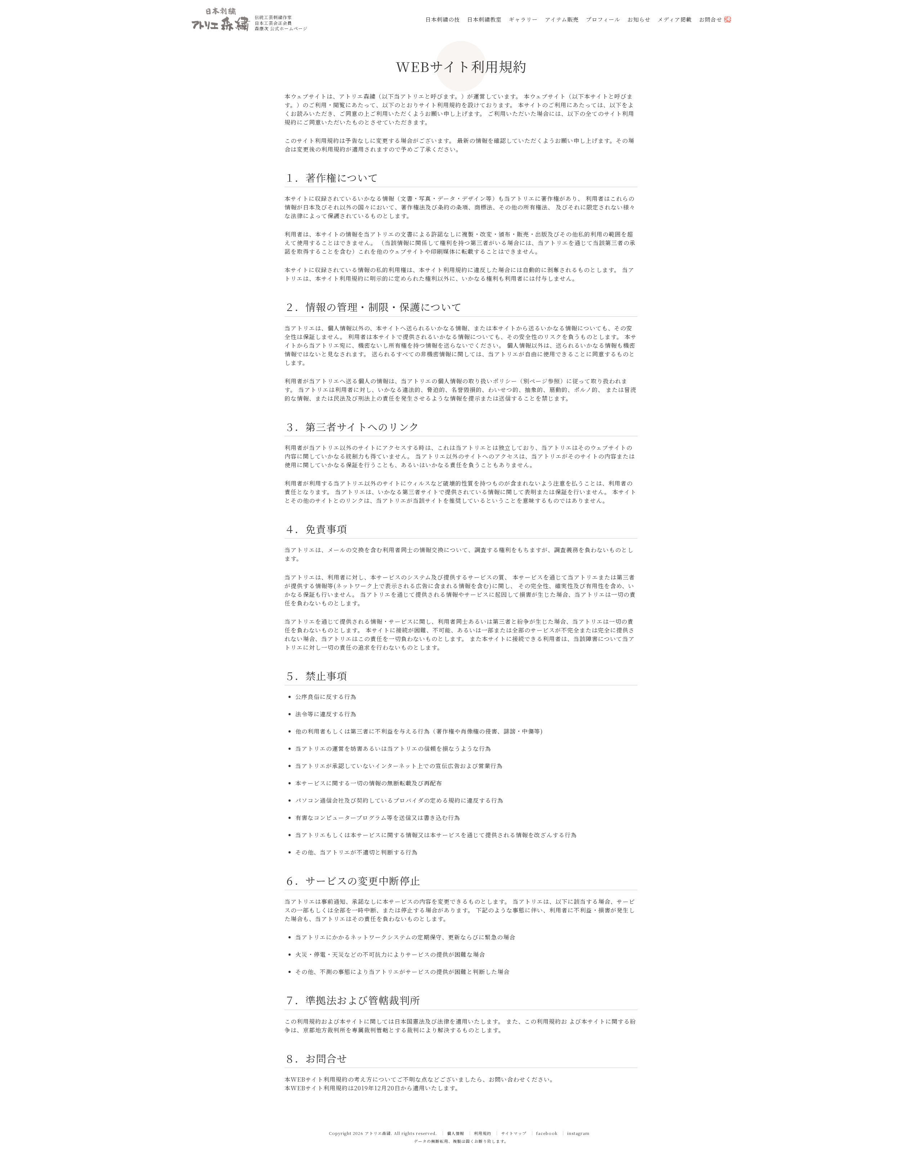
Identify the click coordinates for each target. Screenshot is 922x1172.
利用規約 (482, 1133)
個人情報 (455, 1133)
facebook (547, 1133)
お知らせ (638, 19)
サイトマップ (514, 1133)
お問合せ (711, 19)
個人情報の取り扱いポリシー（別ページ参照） (502, 381)
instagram (578, 1133)
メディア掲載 (675, 19)
